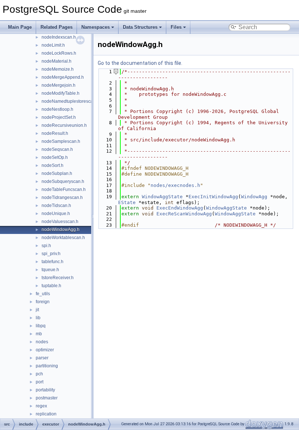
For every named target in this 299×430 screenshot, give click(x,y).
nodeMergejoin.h (58, 85)
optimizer (45, 349)
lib (38, 317)
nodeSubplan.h (57, 173)
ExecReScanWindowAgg (184, 213)
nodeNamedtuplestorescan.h (70, 101)
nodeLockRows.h (59, 53)
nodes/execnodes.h (175, 185)
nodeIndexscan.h (59, 37)
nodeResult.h (55, 133)
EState (127, 202)
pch (39, 373)
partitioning (47, 365)
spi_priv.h (51, 253)
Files (176, 27)
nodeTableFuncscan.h (64, 189)
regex (41, 405)
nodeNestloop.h (57, 109)
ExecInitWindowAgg (213, 196)
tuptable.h (51, 285)
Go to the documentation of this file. (140, 63)
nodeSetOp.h (55, 157)
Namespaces (95, 27)
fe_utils (43, 293)
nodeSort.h (52, 165)
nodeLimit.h (53, 45)
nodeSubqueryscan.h (63, 181)
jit (37, 309)
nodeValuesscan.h (60, 221)
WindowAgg (254, 196)
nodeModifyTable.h (60, 93)
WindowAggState (162, 196)
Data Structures (140, 27)
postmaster (47, 397)
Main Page (20, 27)
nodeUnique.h (56, 213)
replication (46, 414)
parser (42, 357)
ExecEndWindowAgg (179, 208)
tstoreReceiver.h (58, 277)
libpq (41, 325)
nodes (42, 341)
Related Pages (56, 27)
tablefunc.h (52, 261)
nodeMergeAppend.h (63, 77)
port (39, 381)
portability (45, 389)
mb (39, 333)
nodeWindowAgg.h (60, 229)
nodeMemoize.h (58, 69)
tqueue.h (50, 269)
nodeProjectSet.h (59, 117)
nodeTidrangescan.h (62, 197)
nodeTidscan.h (56, 205)
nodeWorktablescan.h (63, 237)
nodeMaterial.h (56, 61)
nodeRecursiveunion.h (64, 125)
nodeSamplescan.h (61, 141)
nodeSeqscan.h (57, 149)
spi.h (46, 245)
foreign (43, 301)
